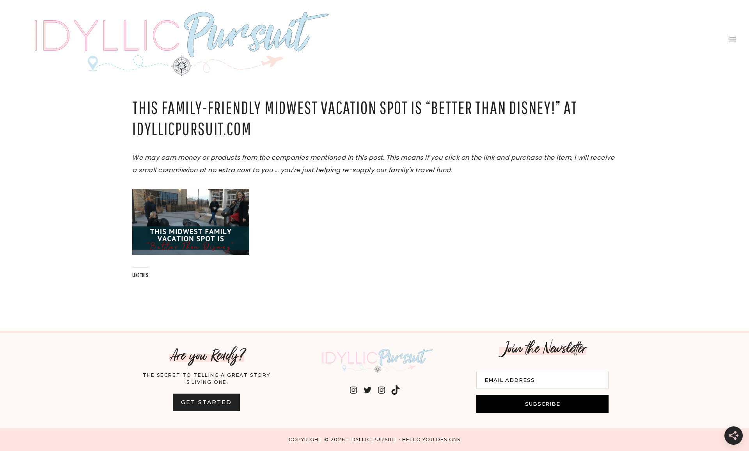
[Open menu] (732, 39)
